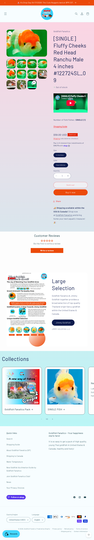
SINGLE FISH (55, 409)
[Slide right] (52, 419)
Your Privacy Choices (15, 488)
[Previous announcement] (5, 2)
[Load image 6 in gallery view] (21, 74)
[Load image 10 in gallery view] (21, 84)
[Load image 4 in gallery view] (42, 63)
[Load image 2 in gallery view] (21, 63)
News (8, 482)
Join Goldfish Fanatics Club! (18, 476)
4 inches (61, 155)
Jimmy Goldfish (63, 322)
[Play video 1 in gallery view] (32, 84)
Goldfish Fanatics (64, 215)
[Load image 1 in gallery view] (11, 63)
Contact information (81, 531)
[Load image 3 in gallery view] (32, 63)
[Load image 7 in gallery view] (32, 74)
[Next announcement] (89, 2)
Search (9, 439)
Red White (62, 165)
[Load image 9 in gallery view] (11, 84)
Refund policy (69, 529)
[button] (5, 14)
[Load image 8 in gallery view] (42, 74)
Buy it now (70, 192)
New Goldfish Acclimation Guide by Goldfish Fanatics (21, 469)
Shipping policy (66, 531)
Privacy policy (57, 529)
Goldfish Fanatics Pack (17, 409)
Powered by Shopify (43, 529)
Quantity (56, 171)
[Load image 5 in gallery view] (11, 74)
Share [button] (58, 201)
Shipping (56, 138)
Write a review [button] (47, 250)
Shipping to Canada (14, 456)
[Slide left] (41, 419)
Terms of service (82, 529)
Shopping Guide (60, 126)
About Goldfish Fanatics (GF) (18, 450)
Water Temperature (14, 462)
